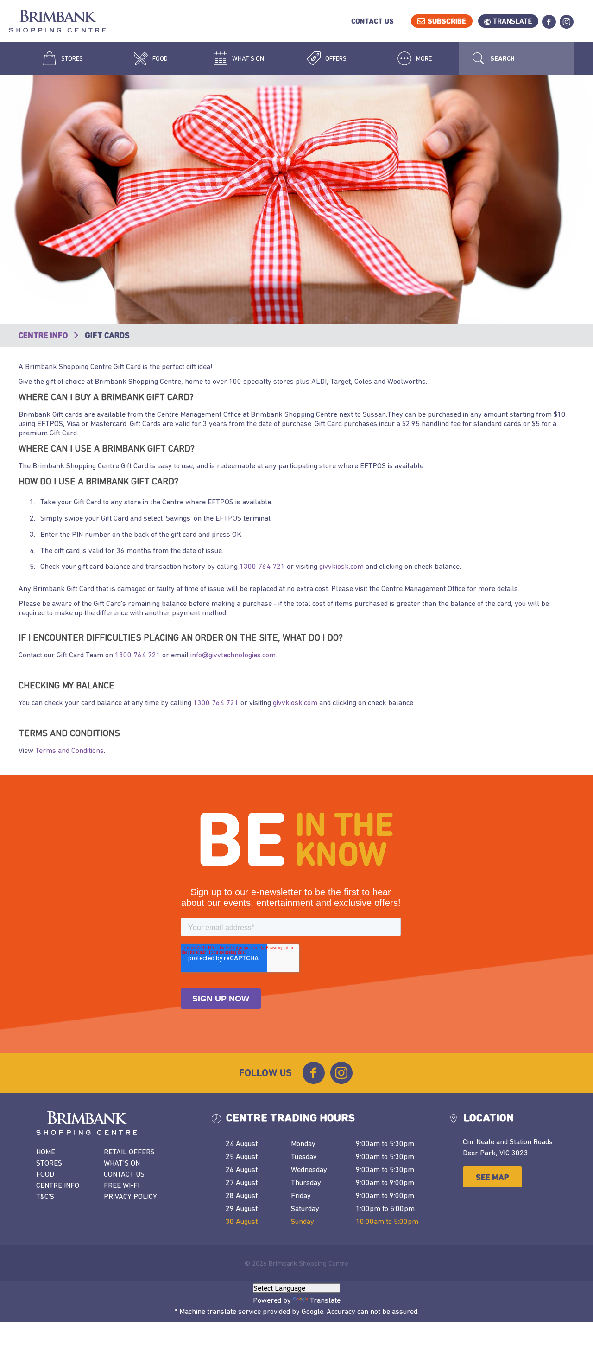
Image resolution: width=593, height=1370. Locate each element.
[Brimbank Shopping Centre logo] (120, 1123)
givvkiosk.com (341, 566)
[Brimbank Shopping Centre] (69, 22)
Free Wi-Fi (121, 1185)
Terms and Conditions (69, 750)
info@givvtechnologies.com (233, 654)
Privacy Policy (130, 1196)
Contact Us (372, 21)
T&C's (45, 1196)
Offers (335, 58)
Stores (71, 58)
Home (45, 1151)
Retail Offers (129, 1151)
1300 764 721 (262, 566)
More (423, 58)
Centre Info (44, 335)
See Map (492, 1177)
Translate (512, 21)
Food (159, 58)
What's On (247, 58)
